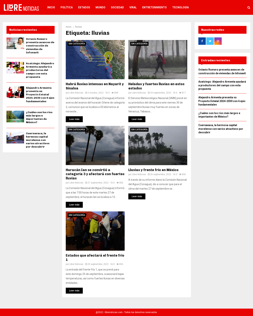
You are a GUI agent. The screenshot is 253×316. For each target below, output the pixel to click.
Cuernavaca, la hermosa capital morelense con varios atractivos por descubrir (37, 140)
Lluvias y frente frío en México (153, 170)
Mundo (100, 7)
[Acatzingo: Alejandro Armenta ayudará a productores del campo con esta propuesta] (15, 67)
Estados (84, 7)
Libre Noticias (76, 92)
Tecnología (180, 7)
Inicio (51, 7)
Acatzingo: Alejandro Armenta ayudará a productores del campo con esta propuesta (40, 70)
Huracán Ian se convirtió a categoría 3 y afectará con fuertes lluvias (95, 174)
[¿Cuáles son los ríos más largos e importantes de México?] (15, 116)
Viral (133, 7)
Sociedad (117, 7)
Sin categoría (77, 43)
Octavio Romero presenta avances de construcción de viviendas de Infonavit (40, 45)
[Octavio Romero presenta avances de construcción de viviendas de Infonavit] (15, 43)
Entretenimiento (154, 7)
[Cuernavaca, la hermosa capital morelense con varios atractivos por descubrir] (15, 137)
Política (67, 7)
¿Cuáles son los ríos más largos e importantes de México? (39, 117)
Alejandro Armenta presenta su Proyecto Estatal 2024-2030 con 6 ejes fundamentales (40, 94)
